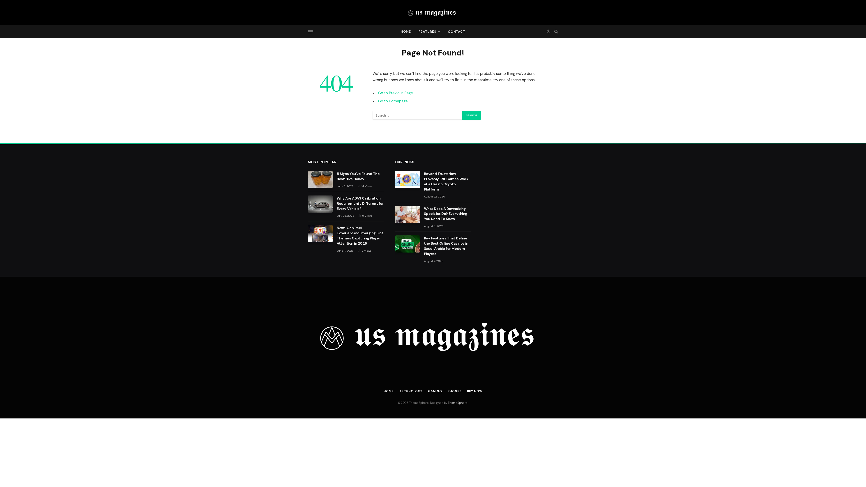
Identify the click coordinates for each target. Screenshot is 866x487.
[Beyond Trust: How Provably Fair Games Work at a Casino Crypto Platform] (407, 179)
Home (406, 32)
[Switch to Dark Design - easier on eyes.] (548, 32)
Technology (410, 391)
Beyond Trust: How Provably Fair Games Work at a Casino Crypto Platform (446, 181)
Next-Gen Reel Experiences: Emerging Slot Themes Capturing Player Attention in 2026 (360, 235)
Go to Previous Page (395, 93)
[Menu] (310, 31)
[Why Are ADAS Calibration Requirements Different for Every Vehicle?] (320, 204)
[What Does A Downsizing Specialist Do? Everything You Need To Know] (407, 214)
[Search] (555, 32)
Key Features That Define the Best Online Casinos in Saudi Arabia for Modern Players (446, 246)
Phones (454, 391)
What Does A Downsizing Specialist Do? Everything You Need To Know (445, 213)
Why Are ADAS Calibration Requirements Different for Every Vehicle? (360, 203)
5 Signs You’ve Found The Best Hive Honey (358, 176)
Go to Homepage (393, 101)
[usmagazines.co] (433, 12)
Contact (456, 32)
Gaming (435, 391)
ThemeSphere (458, 403)
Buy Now (474, 391)
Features (427, 32)
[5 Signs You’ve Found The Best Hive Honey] (320, 179)
